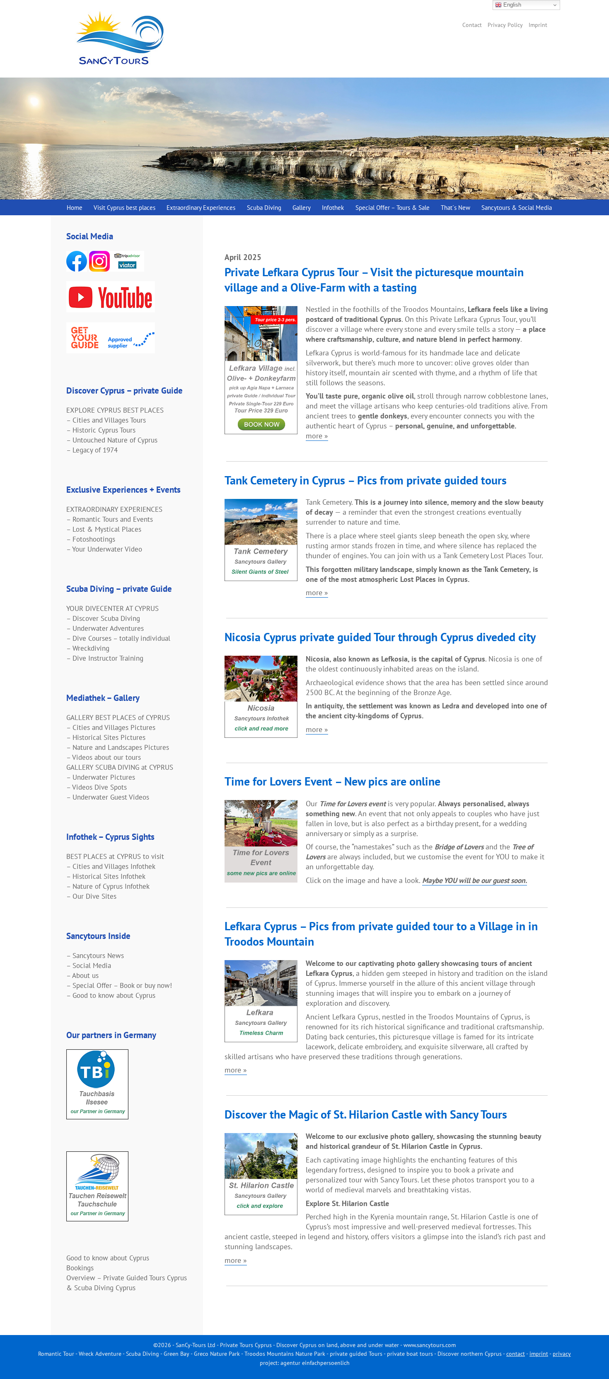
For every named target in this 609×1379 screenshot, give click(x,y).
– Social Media (88, 965)
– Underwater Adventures (105, 628)
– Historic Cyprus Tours (100, 430)
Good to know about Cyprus (107, 1257)
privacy (562, 1353)
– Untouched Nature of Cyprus (111, 440)
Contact (472, 25)
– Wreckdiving (87, 648)
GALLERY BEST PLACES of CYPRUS (118, 717)
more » (317, 435)
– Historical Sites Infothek (105, 876)
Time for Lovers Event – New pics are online (332, 781)
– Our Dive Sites (91, 896)
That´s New (455, 208)
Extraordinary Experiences (201, 208)
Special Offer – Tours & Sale (392, 208)
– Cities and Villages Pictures (110, 727)
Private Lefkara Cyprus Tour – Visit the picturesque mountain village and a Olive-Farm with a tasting (374, 279)
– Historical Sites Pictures (105, 737)
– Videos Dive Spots (96, 787)
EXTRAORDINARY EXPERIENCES (114, 509)
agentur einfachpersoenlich (315, 1363)
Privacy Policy (505, 25)
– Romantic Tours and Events (109, 519)
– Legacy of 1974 (92, 450)
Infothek (333, 208)
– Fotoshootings (90, 539)
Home (74, 208)
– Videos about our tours (103, 757)
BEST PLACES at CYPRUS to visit (115, 856)
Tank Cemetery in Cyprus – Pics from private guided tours (366, 480)
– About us (82, 975)
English (511, 5)
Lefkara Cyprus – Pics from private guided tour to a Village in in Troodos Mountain (381, 933)
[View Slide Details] (304, 138)
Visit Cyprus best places (124, 208)
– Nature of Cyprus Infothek (108, 886)
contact (515, 1353)
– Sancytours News (95, 955)
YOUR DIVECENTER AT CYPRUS (112, 608)
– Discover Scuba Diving (103, 618)
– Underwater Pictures (100, 777)
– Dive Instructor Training (104, 658)
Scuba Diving (264, 208)
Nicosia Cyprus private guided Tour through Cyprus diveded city (380, 637)
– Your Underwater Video (104, 549)
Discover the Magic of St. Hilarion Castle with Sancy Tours (366, 1114)
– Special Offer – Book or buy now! (119, 985)
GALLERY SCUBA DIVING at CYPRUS (119, 767)
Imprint (538, 25)
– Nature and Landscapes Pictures (117, 747)
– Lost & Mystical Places (103, 529)
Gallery (301, 208)
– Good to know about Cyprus (110, 995)
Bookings (80, 1267)
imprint (538, 1353)
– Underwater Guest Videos (107, 797)
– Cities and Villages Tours (106, 420)
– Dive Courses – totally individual (118, 638)
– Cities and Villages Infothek (110, 866)
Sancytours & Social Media (516, 208)
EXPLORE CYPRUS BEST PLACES (115, 410)
